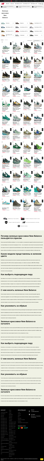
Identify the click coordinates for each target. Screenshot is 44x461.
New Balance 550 (4, 422)
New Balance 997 (4, 430)
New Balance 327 (26, 3)
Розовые (10, 419)
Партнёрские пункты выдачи (23, 422)
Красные (10, 417)
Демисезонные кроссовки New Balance (12, 455)
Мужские (7, 3)
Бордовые (11, 414)
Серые (10, 413)
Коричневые (11, 435)
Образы (19, 413)
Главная (2, 39)
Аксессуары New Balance (12, 429)
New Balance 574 (34, 3)
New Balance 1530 (12, 433)
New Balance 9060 (12, 423)
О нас (12, 1)
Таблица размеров (16, 1)
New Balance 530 (4, 421)
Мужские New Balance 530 (5, 450)
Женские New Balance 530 (5, 453)
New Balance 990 (4, 427)
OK (41, 459)
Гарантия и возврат (21, 419)
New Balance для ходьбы (12, 440)
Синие (10, 411)
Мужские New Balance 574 (5, 444)
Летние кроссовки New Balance (4, 413)
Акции (39, 3)
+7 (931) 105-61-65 (35, 411)
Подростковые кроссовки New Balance (11, 447)
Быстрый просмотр (6, 42)
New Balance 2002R (12, 422)
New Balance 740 (12, 432)
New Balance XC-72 (18, 3)
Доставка (19, 418)
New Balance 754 (4, 425)
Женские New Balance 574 (5, 441)
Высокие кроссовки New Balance (12, 451)
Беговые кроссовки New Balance (12, 437)
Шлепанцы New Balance (3, 447)
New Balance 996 (4, 428)
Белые (10, 410)
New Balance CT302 (4, 434)
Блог (19, 416)
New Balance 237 (4, 418)
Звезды (19, 415)
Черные (10, 420)
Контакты (19, 421)
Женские (12, 3)
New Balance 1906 (12, 426)
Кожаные (2, 437)
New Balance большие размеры (13, 443)
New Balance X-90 (4, 431)
